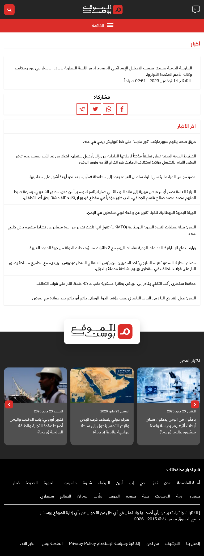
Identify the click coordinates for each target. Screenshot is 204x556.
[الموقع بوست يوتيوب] (186, 529)
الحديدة (32, 482)
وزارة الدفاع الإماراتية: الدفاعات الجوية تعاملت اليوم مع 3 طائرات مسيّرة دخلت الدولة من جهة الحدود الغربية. (112, 247)
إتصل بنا (193, 543)
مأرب (98, 495)
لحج (143, 482)
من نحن (153, 543)
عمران (82, 495)
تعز (155, 482)
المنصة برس (52, 543)
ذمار (16, 482)
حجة (145, 495)
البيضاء (104, 482)
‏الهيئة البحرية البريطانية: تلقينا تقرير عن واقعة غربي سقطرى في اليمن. (141, 212)
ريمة (180, 495)
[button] (195, 404)
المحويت (162, 495)
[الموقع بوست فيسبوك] (197, 529)
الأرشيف (172, 543)
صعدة (131, 495)
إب (131, 482)
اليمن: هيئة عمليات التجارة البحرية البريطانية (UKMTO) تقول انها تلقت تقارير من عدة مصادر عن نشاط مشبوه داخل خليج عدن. (102, 229)
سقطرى (47, 495)
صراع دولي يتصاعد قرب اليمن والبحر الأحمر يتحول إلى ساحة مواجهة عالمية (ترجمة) (104, 425)
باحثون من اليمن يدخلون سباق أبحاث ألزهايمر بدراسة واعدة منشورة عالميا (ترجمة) (171, 425)
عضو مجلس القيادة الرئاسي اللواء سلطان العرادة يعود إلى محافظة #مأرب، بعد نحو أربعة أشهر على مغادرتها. (112, 176)
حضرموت (69, 482)
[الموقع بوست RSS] (176, 529)
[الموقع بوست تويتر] (192, 529)
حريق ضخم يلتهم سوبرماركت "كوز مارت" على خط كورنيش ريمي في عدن (139, 141)
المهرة (49, 482)
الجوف (114, 495)
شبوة (87, 482)
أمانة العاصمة (188, 482)
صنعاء (195, 495)
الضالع (65, 495)
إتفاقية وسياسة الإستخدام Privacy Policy (104, 543)
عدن (167, 482)
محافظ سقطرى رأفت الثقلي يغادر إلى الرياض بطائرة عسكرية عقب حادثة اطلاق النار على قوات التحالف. (116, 283)
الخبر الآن (28, 543)
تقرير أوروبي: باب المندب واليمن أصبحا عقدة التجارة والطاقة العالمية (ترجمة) (36, 425)
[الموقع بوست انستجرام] (181, 529)
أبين (119, 482)
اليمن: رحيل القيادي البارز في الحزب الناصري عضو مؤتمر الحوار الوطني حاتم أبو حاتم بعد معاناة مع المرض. (113, 297)
